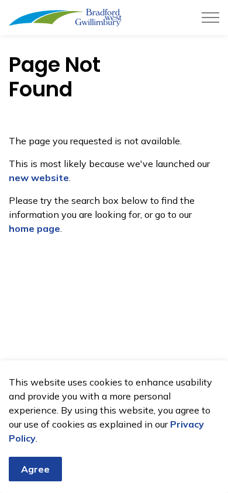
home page (34, 228)
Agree (35, 469)
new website (39, 177)
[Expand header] (210, 17)
